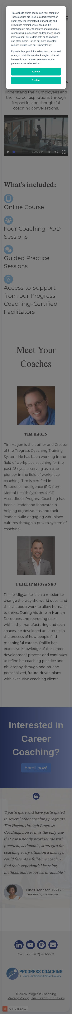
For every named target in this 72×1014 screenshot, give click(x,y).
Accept (36, 71)
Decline (36, 80)
